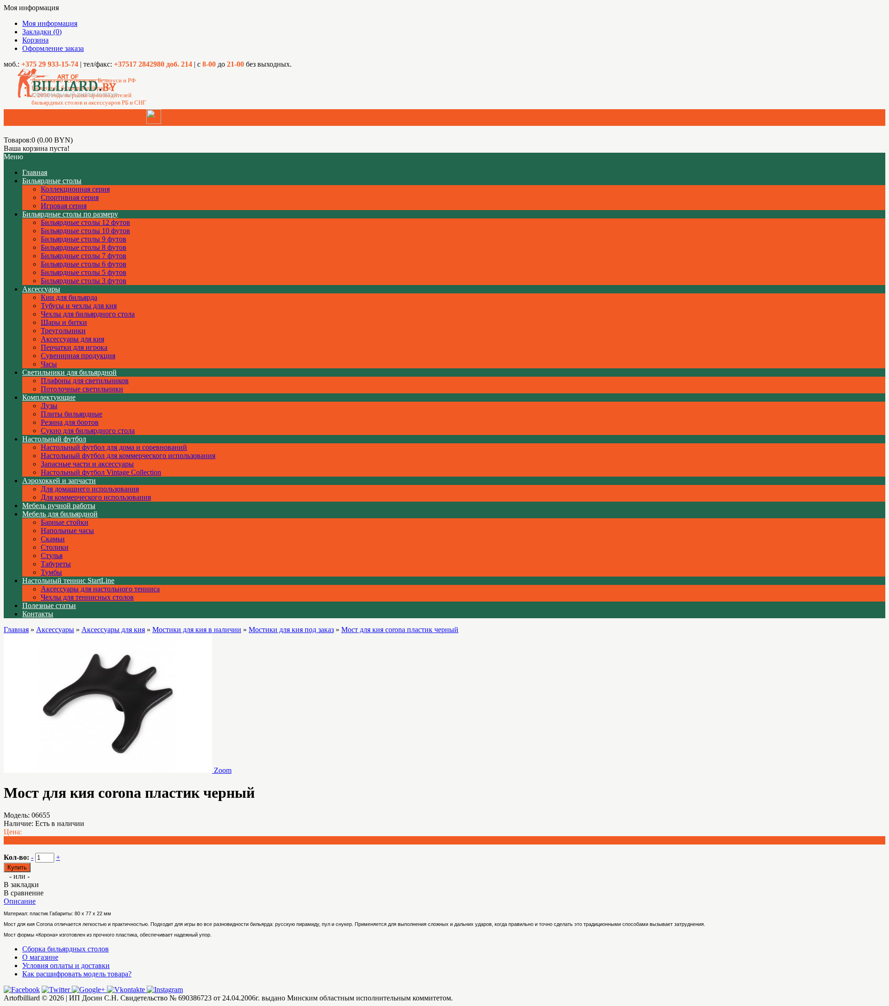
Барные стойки (64, 522)
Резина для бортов (70, 422)
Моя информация (49, 23)
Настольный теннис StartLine (68, 580)
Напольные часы (67, 530)
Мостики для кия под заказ (291, 629)
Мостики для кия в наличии (196, 629)
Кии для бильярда (69, 297)
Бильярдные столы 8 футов (83, 247)
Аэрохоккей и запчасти (59, 480)
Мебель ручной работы (58, 505)
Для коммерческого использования (96, 497)
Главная (16, 629)
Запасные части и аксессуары (87, 464)
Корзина (35, 40)
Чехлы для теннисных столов (87, 597)
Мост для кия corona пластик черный (399, 629)
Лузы (49, 406)
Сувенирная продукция (78, 356)
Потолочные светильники (82, 389)
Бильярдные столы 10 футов (85, 231)
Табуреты (56, 564)
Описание (20, 901)
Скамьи (53, 539)
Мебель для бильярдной (60, 514)
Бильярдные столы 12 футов (85, 222)
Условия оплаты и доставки (66, 965)
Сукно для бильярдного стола (88, 431)
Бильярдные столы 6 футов (83, 264)
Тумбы (51, 572)
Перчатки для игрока (74, 347)
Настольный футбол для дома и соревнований (114, 447)
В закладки (21, 884)
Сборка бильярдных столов (65, 949)
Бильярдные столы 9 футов (83, 239)
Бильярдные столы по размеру (70, 214)
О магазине (40, 957)
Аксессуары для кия (72, 339)
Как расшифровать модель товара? (76, 974)
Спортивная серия (70, 197)
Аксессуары (41, 289)
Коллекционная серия (75, 189)
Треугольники (63, 331)
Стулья (52, 555)
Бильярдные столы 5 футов (83, 272)
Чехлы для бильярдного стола (88, 314)
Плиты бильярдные (71, 414)
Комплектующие (48, 397)
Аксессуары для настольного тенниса (100, 589)
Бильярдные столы (51, 181)
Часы (49, 364)
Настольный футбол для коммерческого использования (128, 456)
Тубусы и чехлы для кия (79, 306)
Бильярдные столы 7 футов (83, 256)
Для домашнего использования (90, 489)
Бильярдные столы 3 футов (83, 281)
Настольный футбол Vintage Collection (101, 472)
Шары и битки (64, 322)
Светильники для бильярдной (69, 372)
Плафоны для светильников (85, 381)
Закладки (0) (42, 32)
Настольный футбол (54, 439)
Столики (55, 547)
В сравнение (24, 893)
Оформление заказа (53, 48)
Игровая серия (64, 206)
